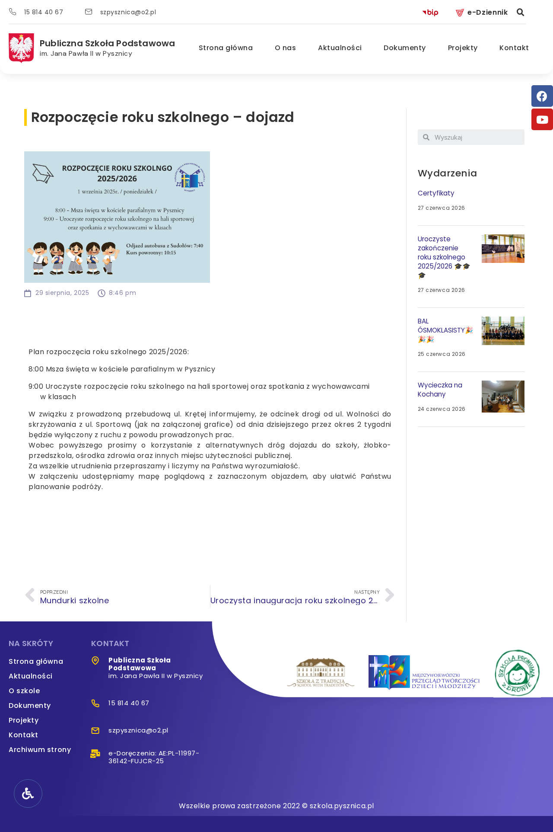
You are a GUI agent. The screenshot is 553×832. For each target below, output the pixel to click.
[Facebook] (542, 96)
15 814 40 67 (44, 12)
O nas (285, 48)
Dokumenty (405, 48)
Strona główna (226, 48)
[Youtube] (542, 119)
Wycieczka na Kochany (440, 390)
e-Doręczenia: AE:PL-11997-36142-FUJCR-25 (153, 757)
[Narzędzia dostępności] (28, 793)
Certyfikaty (436, 193)
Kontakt (514, 48)
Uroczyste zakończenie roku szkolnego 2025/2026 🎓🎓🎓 (444, 257)
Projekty (463, 48)
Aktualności (340, 48)
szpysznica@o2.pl (128, 12)
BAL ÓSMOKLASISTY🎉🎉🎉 (445, 330)
